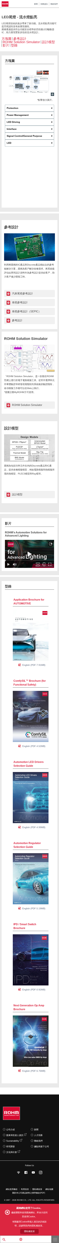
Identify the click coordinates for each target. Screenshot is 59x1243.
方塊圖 (6, 38)
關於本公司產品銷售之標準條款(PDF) (28, 1193)
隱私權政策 (37, 1189)
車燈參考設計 (20, 302)
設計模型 (48, 42)
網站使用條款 (12, 1189)
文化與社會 (11, 1152)
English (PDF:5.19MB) (33, 908)
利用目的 (25, 1189)
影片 (6, 45)
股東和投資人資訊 (14, 1135)
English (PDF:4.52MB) (33, 746)
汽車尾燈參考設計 (22, 293)
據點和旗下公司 (41, 1146)
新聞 (36, 4)
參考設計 (19, 38)
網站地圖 (49, 1189)
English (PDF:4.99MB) (33, 827)
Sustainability (12, 1141)
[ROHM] (6, 4)
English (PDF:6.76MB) (33, 1071)
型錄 (14, 45)
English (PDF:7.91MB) (33, 665)
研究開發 (10, 1146)
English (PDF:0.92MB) (33, 989)
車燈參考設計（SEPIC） (26, 311)
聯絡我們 (54, 4)
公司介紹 (10, 1129)
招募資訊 (44, 4)
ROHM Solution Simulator (21, 42)
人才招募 (38, 1135)
